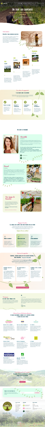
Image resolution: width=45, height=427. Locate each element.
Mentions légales (32, 425)
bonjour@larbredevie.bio (28, 408)
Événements (17, 410)
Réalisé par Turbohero (19, 425)
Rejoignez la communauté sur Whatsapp (10, 209)
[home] (4, 3)
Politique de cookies (39, 425)
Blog (35, 3)
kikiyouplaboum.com (24, 155)
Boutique (29, 3)
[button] (20, 3)
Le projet (32, 3)
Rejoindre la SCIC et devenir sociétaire (22, 287)
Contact (16, 411)
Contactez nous (40, 3)
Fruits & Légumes (25, 3)
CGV (35, 425)
